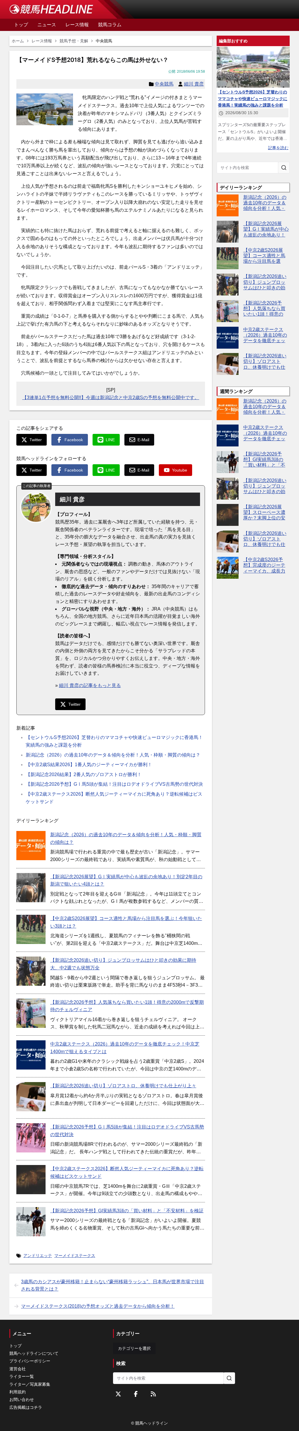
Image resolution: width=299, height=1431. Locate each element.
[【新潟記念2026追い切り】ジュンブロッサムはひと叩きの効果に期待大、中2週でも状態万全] (31, 971)
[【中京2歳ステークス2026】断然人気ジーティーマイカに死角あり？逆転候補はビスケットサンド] (31, 1179)
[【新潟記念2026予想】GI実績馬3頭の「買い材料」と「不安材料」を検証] (31, 1221)
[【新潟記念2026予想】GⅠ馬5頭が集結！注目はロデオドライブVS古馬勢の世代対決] (31, 1137)
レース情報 (42, 41)
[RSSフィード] (153, 1394)
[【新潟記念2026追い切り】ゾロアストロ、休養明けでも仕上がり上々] (31, 1096)
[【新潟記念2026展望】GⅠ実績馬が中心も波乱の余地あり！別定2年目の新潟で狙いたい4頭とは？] (31, 887)
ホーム (18, 41)
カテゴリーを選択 (134, 1348)
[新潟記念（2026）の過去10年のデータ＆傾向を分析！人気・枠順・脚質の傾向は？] (31, 845)
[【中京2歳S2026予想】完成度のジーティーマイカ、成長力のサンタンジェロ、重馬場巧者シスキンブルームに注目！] (228, 568)
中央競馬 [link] (104, 41)
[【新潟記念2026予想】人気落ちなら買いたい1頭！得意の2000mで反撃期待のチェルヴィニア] (31, 1013)
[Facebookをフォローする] (136, 1394)
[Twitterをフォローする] (118, 1394)
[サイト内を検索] (284, 167)
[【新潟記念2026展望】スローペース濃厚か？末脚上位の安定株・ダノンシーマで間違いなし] (228, 515)
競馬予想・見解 (74, 41)
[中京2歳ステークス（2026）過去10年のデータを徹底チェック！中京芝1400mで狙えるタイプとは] (31, 1055)
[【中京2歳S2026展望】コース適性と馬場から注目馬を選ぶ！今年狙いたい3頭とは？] (31, 929)
